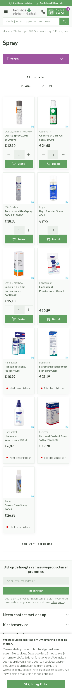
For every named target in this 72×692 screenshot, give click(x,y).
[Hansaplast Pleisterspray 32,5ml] (53, 264)
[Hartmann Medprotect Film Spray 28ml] (53, 343)
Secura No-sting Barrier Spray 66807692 (15, 291)
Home (6, 31)
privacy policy (58, 602)
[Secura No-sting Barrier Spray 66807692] (18, 264)
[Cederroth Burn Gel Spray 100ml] (53, 112)
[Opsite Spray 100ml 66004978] (18, 112)
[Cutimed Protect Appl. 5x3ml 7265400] (53, 413)
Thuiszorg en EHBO (24, 31)
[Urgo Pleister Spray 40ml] (53, 188)
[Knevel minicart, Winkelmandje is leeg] (51, 12)
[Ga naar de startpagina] (25, 12)
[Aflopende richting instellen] (50, 86)
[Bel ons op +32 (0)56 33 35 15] (43, 12)
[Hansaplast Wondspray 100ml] (18, 413)
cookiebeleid (45, 673)
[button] (36, 59)
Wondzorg (45, 31)
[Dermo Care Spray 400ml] (18, 482)
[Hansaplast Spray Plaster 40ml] (18, 343)
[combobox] (31, 21)
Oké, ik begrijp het (36, 684)
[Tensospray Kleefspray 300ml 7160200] (18, 188)
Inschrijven (36, 590)
